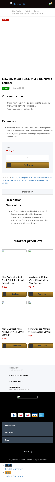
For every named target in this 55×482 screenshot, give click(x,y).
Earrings (14, 178)
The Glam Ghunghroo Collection (22, 180)
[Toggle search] (43, 4)
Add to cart (29, 165)
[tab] (27, 192)
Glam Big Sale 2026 (25, 178)
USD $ (14, 467)
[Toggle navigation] (4, 4)
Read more (16, 294)
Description (27, 192)
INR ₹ (14, 474)
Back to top (28, 452)
